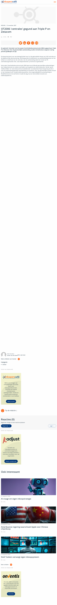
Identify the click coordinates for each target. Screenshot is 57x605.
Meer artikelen (5, 564)
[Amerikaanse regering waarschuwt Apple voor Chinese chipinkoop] (28, 519)
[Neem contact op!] (11, 449)
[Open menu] (55, 1)
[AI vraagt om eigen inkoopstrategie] (28, 490)
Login (51, 426)
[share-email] (36, 43)
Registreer (5, 426)
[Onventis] (11, 584)
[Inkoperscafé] (9, 2)
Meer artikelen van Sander (8, 359)
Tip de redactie (10, 410)
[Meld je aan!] (11, 389)
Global (4, 364)
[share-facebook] (28, 43)
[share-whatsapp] (32, 43)
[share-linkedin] (24, 43)
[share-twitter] (20, 43)
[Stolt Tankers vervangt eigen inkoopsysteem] (28, 549)
